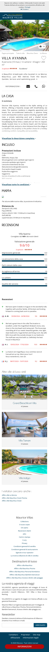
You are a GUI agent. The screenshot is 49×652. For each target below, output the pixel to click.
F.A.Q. (24, 540)
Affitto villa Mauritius (24, 565)
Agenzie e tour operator (24, 552)
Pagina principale (8, 53)
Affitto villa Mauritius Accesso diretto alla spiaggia (24, 578)
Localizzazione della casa (12, 259)
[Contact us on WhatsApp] (43, 86)
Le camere (6, 277)
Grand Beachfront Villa (24, 403)
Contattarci (13, 634)
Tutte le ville (20, 53)
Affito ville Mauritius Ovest (11, 501)
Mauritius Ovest (32, 53)
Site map (36, 634)
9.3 (46, 253)
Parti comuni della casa (11, 265)
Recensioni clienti (24, 531)
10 (46, 265)
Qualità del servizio (10, 284)
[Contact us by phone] (36, 86)
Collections (24, 521)
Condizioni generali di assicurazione (24, 549)
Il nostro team (24, 524)
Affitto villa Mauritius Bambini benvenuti (25, 575)
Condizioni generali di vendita (25, 546)
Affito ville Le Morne (9, 495)
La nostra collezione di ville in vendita (24, 556)
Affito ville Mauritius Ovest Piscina (14, 498)
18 (43, 46)
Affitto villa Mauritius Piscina (24, 568)
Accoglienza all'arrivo (11, 271)
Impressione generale (11, 253)
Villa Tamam (24, 440)
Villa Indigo (24, 478)
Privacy (24, 543)
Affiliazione (15, 637)
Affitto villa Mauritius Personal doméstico (24, 571)
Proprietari (25, 634)
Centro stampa (24, 537)
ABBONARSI (40, 625)
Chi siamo (24, 528)
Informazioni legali (31, 637)
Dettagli (27, 7)
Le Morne (43, 53)
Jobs (24, 534)
